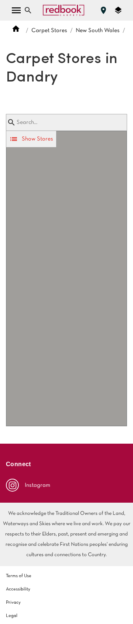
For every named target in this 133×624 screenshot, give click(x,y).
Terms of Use (18, 576)
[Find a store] (103, 10)
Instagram (37, 485)
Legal (11, 616)
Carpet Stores (49, 30)
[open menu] (16, 10)
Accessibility (18, 589)
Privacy (13, 602)
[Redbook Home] (63, 10)
